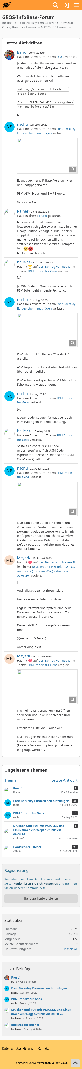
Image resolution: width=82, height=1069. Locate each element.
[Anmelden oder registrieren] (66, 5)
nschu (22, 124)
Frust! (61, 57)
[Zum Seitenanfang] (75, 1063)
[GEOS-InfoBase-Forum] (6, 5)
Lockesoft (16, 1018)
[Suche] (55, 5)
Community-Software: (41, 1063)
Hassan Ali (70, 949)
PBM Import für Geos (42, 271)
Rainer (22, 211)
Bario (21, 52)
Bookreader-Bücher (25, 1025)
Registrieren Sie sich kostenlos (35, 884)
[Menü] (76, 5)
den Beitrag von (55, 267)
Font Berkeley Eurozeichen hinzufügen (46, 131)
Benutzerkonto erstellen (41, 898)
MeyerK (23, 557)
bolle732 (24, 262)
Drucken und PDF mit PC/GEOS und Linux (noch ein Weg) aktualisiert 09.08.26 (46, 571)
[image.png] (47, 156)
